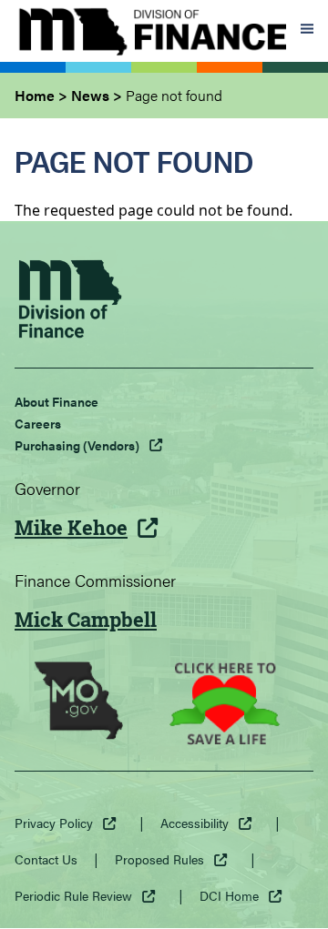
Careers (38, 423)
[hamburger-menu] (307, 31)
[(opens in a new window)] (79, 703)
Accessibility (194, 822)
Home (35, 95)
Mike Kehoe (71, 527)
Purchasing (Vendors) (77, 445)
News (90, 95)
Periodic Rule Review (73, 895)
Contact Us (46, 859)
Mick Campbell (86, 619)
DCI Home (229, 895)
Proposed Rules (159, 859)
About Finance (56, 401)
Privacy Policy (54, 822)
